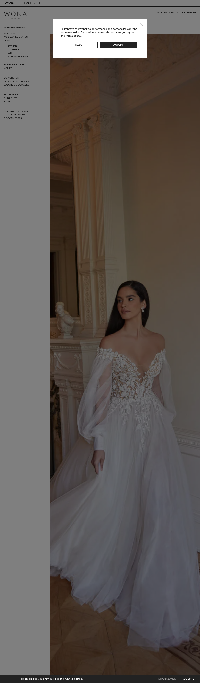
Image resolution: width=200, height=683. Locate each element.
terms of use (73, 36)
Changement (168, 679)
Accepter (189, 679)
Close (142, 24)
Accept (118, 44)
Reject (79, 44)
